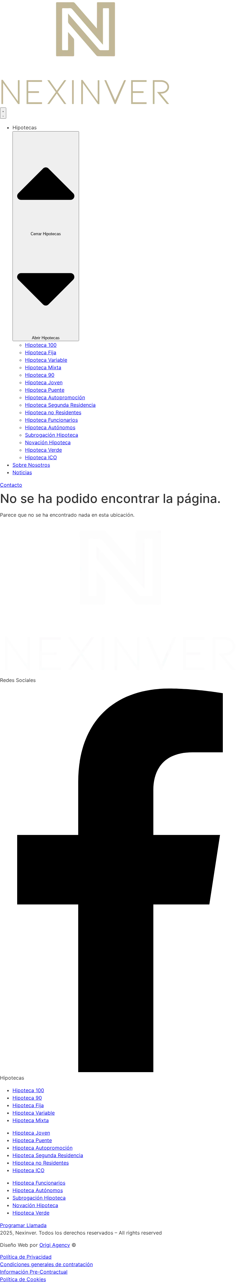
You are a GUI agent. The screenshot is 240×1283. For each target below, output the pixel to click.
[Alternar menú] (3, 113)
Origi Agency (54, 1245)
